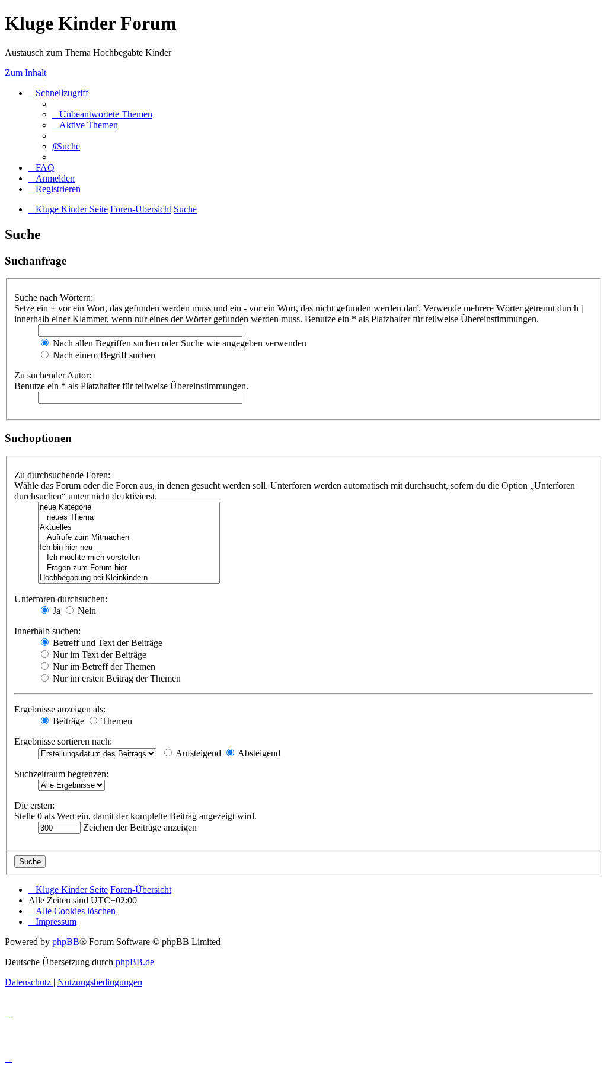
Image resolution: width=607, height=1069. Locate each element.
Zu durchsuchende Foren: (62, 475)
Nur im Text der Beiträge (98, 655)
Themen (115, 721)
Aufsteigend (197, 753)
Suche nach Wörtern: (53, 297)
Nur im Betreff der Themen (102, 666)
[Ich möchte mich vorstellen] (129, 558)
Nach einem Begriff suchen (102, 355)
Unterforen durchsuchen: (60, 599)
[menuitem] (102, 114)
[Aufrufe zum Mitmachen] (129, 538)
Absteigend (258, 753)
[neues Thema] (129, 518)
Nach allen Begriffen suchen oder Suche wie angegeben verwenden (178, 343)
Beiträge (67, 721)
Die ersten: (34, 805)
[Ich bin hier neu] (129, 548)
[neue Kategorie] (129, 507)
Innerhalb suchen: (47, 631)
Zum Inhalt (25, 73)
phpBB (65, 942)
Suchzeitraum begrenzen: (61, 774)
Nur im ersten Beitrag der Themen (115, 678)
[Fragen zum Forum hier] (129, 568)
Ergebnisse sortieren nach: (63, 741)
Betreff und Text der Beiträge (106, 643)
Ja (55, 611)
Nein (85, 611)
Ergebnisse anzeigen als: (60, 709)
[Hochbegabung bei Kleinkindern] (129, 578)
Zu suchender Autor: (52, 375)
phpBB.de (135, 962)
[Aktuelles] (129, 528)
